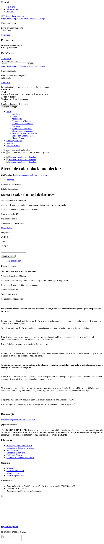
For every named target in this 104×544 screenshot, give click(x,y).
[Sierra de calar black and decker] (21, 157)
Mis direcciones (13, 473)
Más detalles (6, 228)
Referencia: (6, 184)
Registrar (10, 12)
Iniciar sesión (12, 9)
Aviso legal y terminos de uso (19, 445)
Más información (13, 261)
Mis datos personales (15, 475)
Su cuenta (10, 7)
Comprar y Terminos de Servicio (20, 457)
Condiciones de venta (15, 453)
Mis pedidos (11, 468)
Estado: (4, 189)
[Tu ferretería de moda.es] (12, 16)
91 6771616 (6, 58)
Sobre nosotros (12, 450)
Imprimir (10, 180)
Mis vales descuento (15, 470)
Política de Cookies (14, 455)
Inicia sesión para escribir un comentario (30, 175)
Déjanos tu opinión (9, 526)
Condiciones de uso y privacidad (20, 448)
